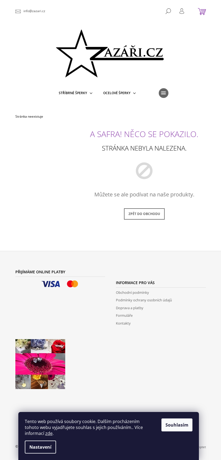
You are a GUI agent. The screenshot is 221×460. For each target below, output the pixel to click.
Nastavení (40, 447)
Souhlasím (176, 425)
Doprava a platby (129, 307)
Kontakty (123, 323)
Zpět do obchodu (144, 214)
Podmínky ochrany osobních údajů (144, 300)
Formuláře (124, 315)
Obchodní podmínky (132, 292)
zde (49, 433)
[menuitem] (75, 93)
